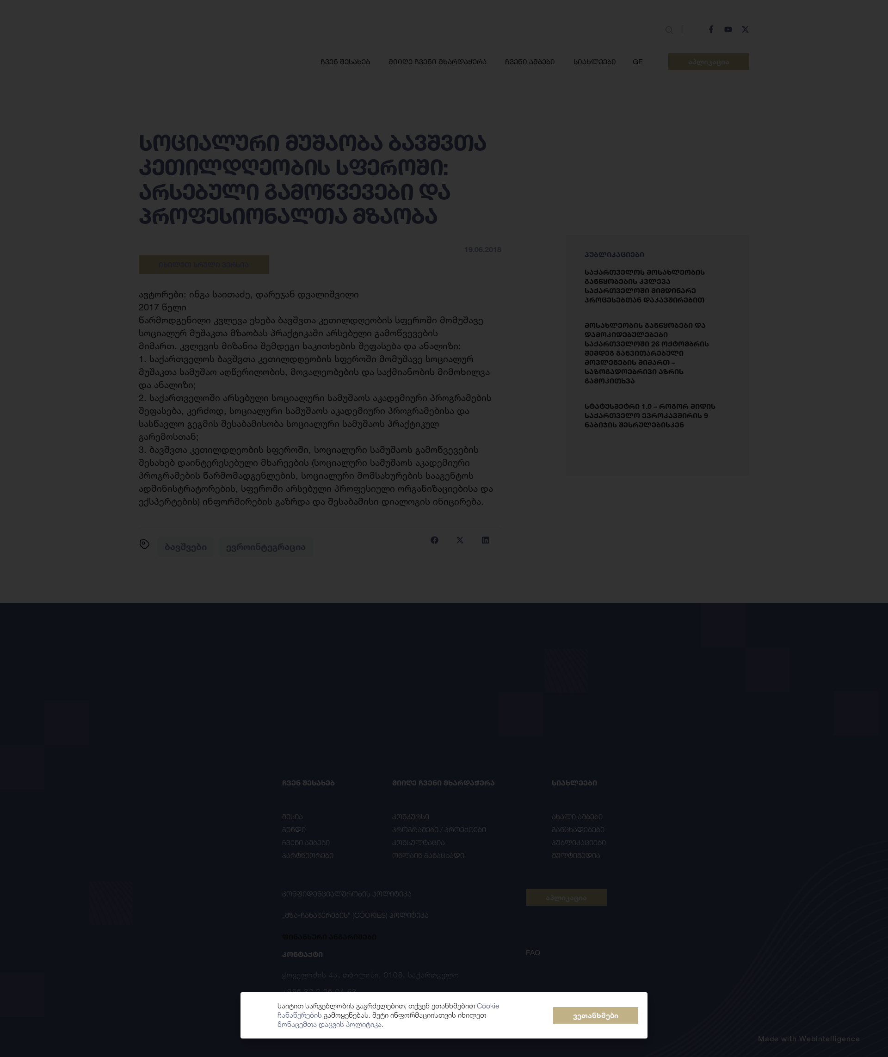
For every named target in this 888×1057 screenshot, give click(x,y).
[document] (444, 528)
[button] (595, 1015)
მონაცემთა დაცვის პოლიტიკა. (330, 1024)
